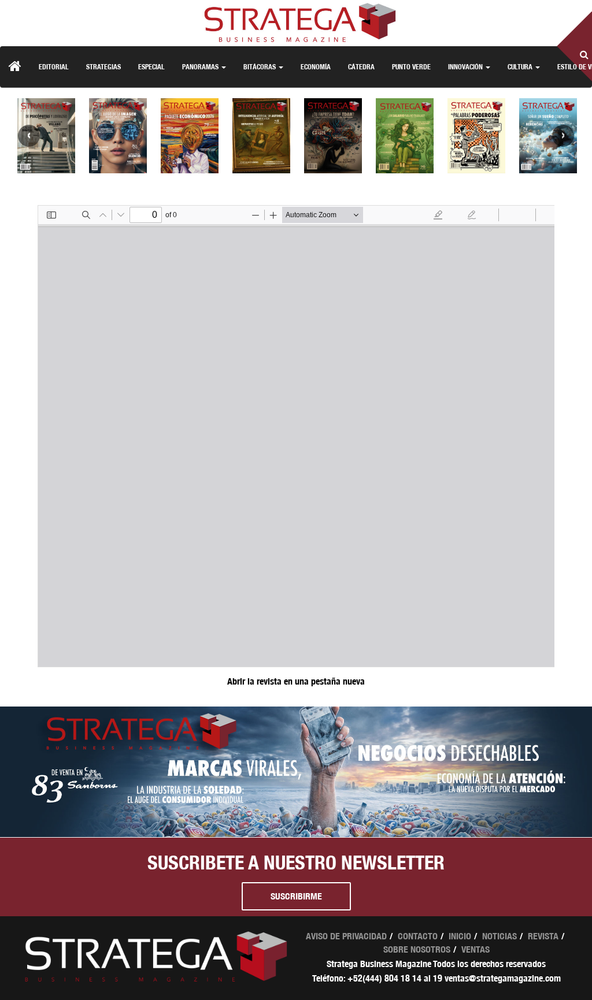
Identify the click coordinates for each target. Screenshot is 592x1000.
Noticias (499, 936)
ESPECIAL (151, 66)
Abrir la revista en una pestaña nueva (296, 681)
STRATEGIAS (103, 66)
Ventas (475, 949)
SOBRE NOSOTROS (416, 949)
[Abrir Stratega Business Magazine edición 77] (333, 135)
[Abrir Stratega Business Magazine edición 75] (476, 135)
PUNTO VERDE (411, 66)
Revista (543, 936)
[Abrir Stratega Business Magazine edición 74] (548, 135)
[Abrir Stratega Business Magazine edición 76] (405, 135)
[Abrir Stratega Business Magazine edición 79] (190, 135)
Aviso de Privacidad (346, 936)
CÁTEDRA (361, 66)
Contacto (418, 936)
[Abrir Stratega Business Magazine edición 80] (118, 135)
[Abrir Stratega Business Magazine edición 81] (46, 135)
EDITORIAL (54, 66)
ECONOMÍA (316, 66)
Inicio (460, 936)
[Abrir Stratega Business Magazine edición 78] (261, 135)
